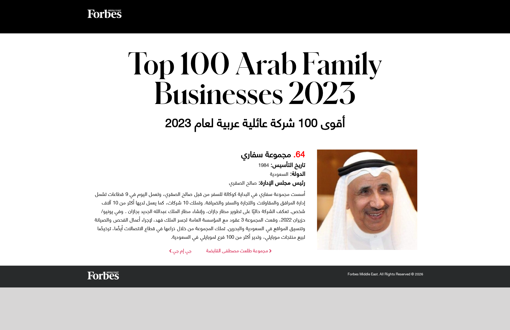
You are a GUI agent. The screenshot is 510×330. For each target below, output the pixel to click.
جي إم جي (181, 250)
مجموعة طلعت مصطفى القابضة (237, 250)
